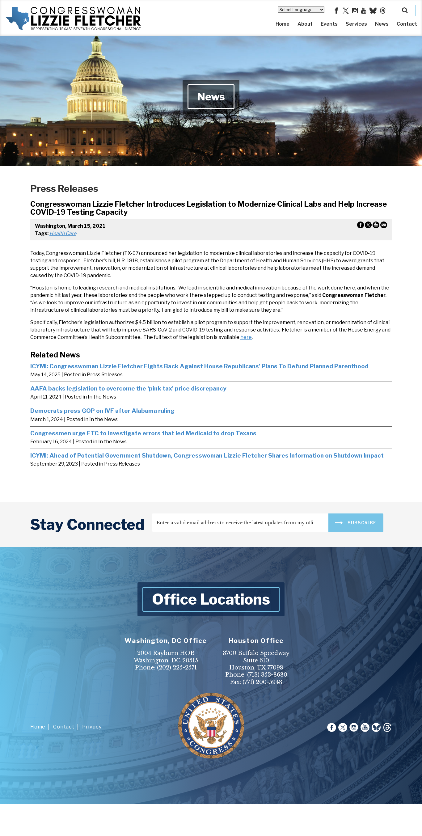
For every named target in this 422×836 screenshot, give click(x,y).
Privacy (92, 727)
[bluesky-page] (373, 11)
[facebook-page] (336, 11)
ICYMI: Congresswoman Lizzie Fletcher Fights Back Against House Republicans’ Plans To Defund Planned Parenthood (199, 366)
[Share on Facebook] (360, 226)
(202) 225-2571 (177, 667)
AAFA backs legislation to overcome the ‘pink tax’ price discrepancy (128, 388)
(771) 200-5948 (262, 682)
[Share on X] (368, 226)
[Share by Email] (383, 226)
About (305, 24)
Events (329, 24)
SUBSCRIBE (361, 522)
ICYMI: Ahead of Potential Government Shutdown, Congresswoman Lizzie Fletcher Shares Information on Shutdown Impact (207, 455)
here (246, 337)
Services (356, 24)
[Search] (404, 10)
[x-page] (346, 11)
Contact (407, 24)
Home (282, 24)
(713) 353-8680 (267, 674)
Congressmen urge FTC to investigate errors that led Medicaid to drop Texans (143, 433)
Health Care (62, 233)
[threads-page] (383, 11)
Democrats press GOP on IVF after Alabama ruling (102, 410)
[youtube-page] (363, 11)
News (382, 24)
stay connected (87, 525)
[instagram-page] (355, 11)
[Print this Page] (376, 226)
